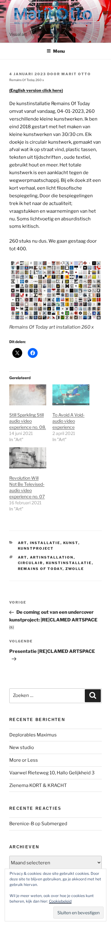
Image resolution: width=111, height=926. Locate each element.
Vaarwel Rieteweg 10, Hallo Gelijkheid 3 (52, 773)
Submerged (54, 823)
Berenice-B (21, 823)
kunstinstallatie (69, 563)
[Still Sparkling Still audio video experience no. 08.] (27, 395)
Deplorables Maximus (33, 735)
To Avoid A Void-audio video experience (68, 421)
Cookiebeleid (60, 901)
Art (22, 543)
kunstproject (36, 548)
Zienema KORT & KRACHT (38, 785)
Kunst (70, 543)
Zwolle (74, 569)
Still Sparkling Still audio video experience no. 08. (27, 421)
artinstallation (52, 557)
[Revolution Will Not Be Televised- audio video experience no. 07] (27, 458)
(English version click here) (36, 90)
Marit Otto (76, 74)
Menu (59, 51)
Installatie (45, 543)
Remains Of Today (40, 569)
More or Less (23, 760)
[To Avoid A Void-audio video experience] (70, 395)
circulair (30, 563)
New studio (21, 747)
